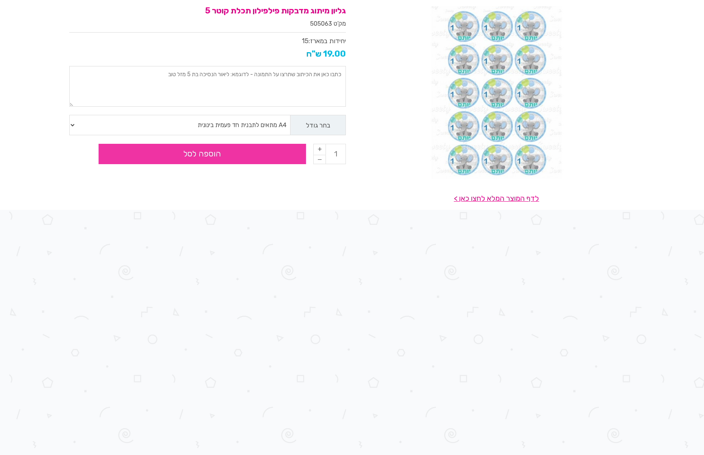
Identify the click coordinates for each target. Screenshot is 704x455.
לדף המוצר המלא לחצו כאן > (496, 198)
